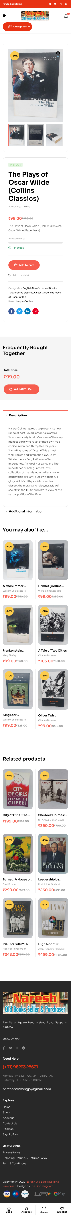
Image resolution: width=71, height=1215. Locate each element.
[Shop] (9, 1209)
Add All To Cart (24, 389)
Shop (9, 1211)
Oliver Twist (47, 715)
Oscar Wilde (23, 206)
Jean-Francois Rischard (51, 949)
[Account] (26, 1209)
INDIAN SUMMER (15, 944)
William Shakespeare (14, 590)
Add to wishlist (21, 275)
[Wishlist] (62, 1209)
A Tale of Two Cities (52, 650)
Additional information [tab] (26, 511)
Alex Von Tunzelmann (14, 948)
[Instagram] (60, 4)
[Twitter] (55, 4)
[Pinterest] (66, 4)
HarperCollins (24, 301)
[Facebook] (50, 4)
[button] (58, 55)
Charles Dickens (47, 655)
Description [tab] (18, 415)
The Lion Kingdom (41, 1186)
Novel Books (49, 288)
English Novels (31, 288)
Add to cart (26, 265)
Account (26, 1211)
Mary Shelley (10, 655)
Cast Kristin (9, 884)
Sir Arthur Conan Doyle (51, 819)
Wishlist (62, 1211)
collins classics (24, 292)
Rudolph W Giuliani (49, 884)
